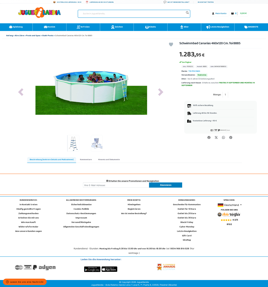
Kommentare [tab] (86, 160)
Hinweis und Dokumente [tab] (109, 160)
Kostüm (51, 27)
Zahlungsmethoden (28, 213)
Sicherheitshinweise (81, 205)
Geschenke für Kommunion (187, 205)
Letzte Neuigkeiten (219, 27)
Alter (186, 27)
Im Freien (85, 27)
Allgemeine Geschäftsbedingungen (81, 227)
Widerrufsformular (28, 227)
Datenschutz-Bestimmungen (81, 213)
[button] (20, 92)
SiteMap (187, 240)
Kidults (152, 27)
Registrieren (134, 209)
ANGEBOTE (253, 27)
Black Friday (186, 222)
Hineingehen (134, 205)
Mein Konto (220, 13)
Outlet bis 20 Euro (187, 213)
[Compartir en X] (216, 137)
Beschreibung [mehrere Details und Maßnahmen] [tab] (52, 160)
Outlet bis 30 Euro (187, 218)
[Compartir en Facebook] (209, 137)
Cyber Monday (186, 227)
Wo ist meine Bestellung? (134, 213)
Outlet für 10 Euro (187, 209)
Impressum (81, 218)
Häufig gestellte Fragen (28, 209)
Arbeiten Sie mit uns (28, 218)
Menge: (217, 94)
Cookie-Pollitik (81, 209)
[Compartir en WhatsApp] (223, 137)
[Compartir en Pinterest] (231, 137)
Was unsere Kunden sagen (28, 231)
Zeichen (118, 27)
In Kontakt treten (28, 205)
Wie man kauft (28, 222)
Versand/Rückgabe (81, 222)
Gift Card (187, 236)
